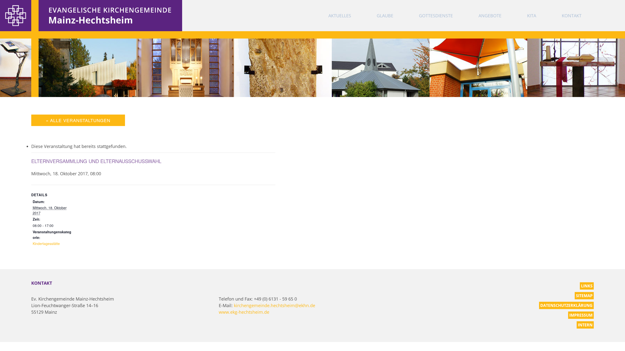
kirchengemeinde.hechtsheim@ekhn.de (274, 305)
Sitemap (584, 295)
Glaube (385, 16)
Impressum (581, 315)
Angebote (490, 16)
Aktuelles (339, 16)
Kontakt (572, 16)
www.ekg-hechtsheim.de (244, 312)
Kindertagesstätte (46, 243)
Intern (585, 325)
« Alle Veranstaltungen (78, 120)
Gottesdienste (436, 16)
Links (587, 286)
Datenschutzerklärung (566, 305)
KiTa (531, 16)
